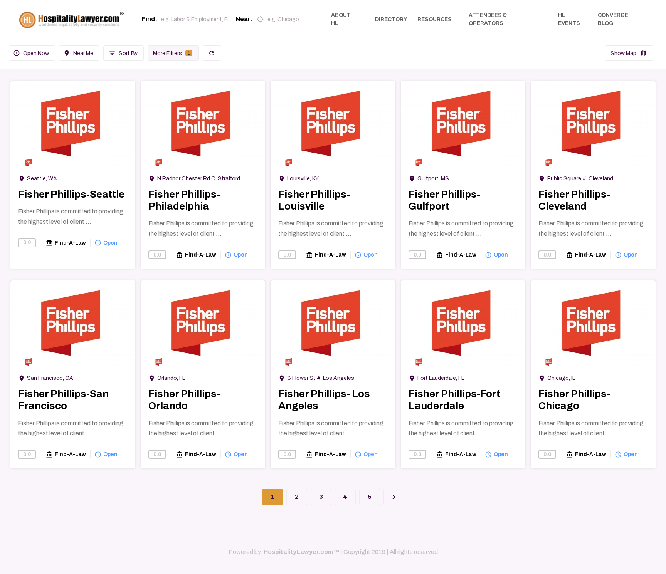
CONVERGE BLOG (613, 19)
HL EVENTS (569, 19)
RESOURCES (434, 19)
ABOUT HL (341, 19)
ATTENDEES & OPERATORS (488, 19)
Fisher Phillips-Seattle (71, 194)
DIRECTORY (391, 19)
